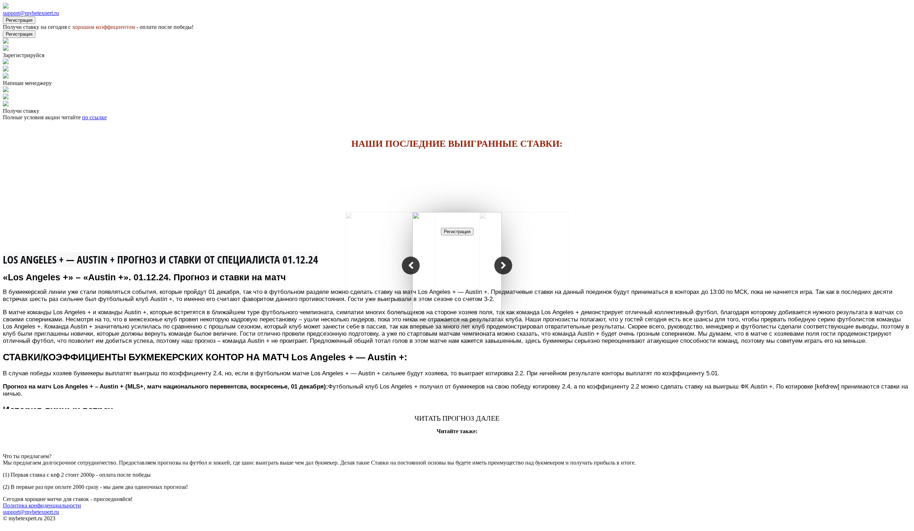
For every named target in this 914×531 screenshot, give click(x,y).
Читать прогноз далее (457, 418)
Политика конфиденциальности (42, 505)
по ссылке (94, 117)
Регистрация (19, 20)
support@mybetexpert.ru (31, 13)
